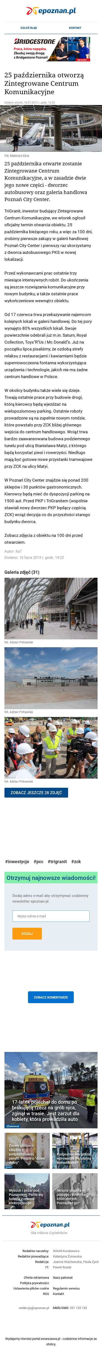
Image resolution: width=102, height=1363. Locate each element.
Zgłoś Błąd (29, 28)
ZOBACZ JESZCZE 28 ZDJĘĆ (36, 792)
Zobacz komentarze (51, 997)
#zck (76, 861)
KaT (19, 551)
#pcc (38, 861)
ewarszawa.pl (50, 1339)
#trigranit (57, 861)
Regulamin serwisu (66, 1288)
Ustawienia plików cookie (31, 1288)
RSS (46, 1294)
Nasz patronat (63, 1277)
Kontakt (75, 28)
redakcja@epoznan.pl (34, 1308)
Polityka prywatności (34, 1283)
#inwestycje (17, 861)
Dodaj (27, 933)
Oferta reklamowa (36, 1277)
